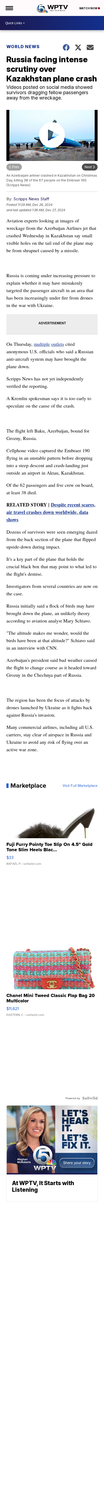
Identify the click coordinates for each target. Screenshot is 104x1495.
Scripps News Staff (31, 198)
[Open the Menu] (9, 8)
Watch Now (88, 8)
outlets (57, 344)
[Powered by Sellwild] (90, 1098)
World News (23, 46)
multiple (42, 344)
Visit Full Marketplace (80, 785)
